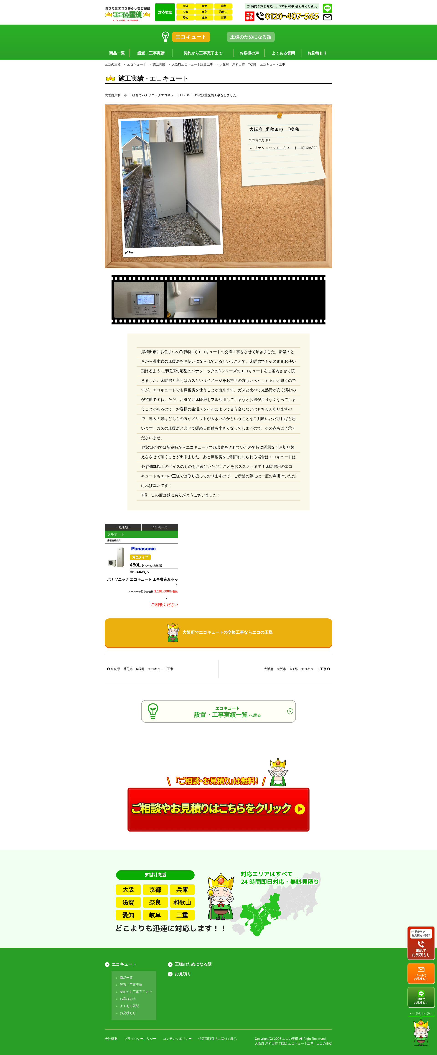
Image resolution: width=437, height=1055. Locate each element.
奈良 (204, 11)
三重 (223, 17)
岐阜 (204, 17)
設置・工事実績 (151, 53)
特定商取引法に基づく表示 (217, 1038)
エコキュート (191, 37)
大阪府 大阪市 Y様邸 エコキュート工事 (295, 669)
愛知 (185, 17)
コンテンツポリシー (177, 1038)
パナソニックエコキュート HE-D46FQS (285, 148)
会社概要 (111, 1038)
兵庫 (223, 6)
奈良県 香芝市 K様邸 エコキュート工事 (141, 669)
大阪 (185, 6)
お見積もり (317, 53)
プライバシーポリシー (140, 1038)
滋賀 (185, 11)
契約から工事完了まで (203, 53)
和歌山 (223, 11)
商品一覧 (117, 53)
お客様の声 (249, 53)
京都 (204, 6)
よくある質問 (283, 53)
